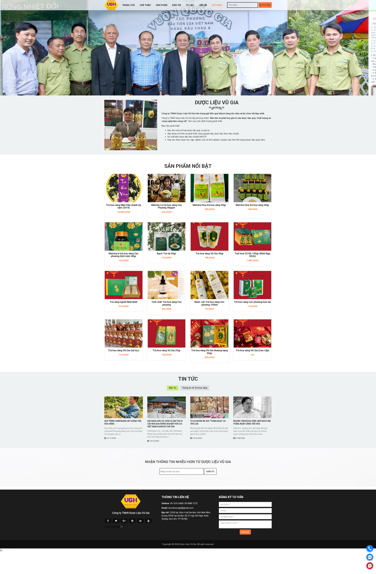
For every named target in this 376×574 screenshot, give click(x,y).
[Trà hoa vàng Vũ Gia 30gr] (209, 236)
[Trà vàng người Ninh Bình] (123, 285)
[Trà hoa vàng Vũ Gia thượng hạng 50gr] (209, 333)
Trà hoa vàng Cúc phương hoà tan (252, 301)
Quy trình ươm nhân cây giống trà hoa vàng (122, 422)
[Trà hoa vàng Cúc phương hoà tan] (252, 285)
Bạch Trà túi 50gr (166, 253)
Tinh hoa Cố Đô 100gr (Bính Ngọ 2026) (252, 255)
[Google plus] (124, 520)
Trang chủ (128, 5)
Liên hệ (203, 5)
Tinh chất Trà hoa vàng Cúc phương (166, 303)
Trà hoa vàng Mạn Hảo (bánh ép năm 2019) (123, 206)
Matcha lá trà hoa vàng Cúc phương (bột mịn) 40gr (124, 255)
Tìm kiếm (266, 5)
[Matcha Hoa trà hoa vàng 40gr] (252, 188)
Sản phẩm (161, 5)
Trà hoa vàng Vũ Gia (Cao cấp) (252, 350)
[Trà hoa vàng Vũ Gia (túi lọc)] (123, 333)
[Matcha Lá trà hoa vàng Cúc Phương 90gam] (167, 188)
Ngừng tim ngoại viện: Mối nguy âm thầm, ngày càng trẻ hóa (252, 422)
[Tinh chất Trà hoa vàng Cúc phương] (167, 285)
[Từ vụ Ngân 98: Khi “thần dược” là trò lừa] (209, 407)
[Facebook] (108, 520)
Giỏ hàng (217, 5)
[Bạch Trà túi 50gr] (167, 236)
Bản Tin (176, 5)
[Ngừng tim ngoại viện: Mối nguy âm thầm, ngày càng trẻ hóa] (252, 407)
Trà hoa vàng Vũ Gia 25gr (166, 350)
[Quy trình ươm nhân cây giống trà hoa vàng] (123, 407)
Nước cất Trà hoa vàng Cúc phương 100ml (209, 303)
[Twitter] (116, 520)
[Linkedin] (140, 520)
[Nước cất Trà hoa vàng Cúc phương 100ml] (209, 285)
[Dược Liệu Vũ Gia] (111, 5)
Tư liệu (190, 5)
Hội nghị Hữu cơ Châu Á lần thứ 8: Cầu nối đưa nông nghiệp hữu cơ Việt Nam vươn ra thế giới (165, 424)
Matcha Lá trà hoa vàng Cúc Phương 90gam (166, 206)
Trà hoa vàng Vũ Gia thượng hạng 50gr (209, 352)
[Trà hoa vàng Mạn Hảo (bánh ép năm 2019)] (123, 188)
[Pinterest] (132, 520)
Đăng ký (210, 471)
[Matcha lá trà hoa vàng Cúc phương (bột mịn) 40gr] (123, 236)
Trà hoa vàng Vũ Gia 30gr (209, 253)
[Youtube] (148, 520)
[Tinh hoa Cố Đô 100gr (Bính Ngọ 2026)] (252, 236)
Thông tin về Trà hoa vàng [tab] (194, 387)
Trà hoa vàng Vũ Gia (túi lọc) (123, 350)
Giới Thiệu (145, 5)
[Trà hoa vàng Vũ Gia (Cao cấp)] (252, 333)
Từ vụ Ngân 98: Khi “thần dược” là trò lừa (208, 422)
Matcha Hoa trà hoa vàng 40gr (252, 205)
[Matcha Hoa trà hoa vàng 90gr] (209, 188)
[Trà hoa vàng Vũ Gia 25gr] (167, 333)
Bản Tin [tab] (172, 387)
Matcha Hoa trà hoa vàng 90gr (209, 205)
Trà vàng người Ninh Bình (123, 301)
